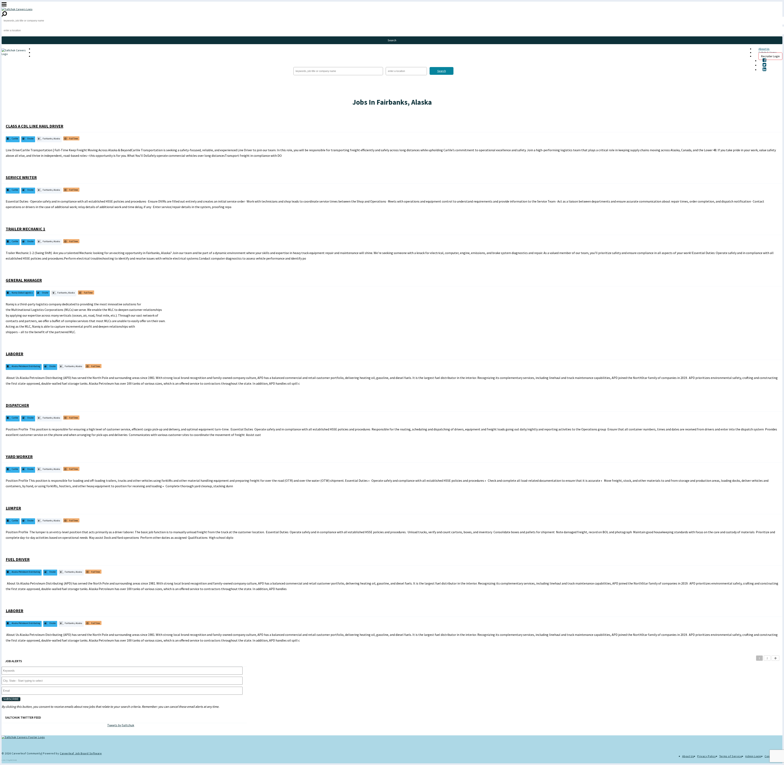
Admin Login (753, 756)
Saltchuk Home (41, 52)
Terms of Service (730, 756)
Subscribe (11, 699)
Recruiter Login (770, 56)
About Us (764, 49)
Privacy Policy (706, 756)
